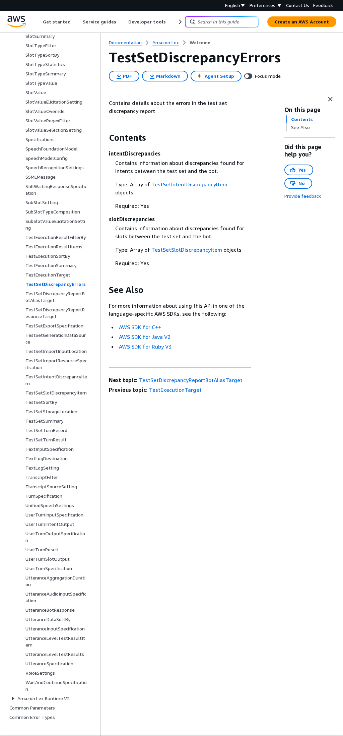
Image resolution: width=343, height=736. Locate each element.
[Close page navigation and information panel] (330, 99)
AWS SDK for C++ (140, 327)
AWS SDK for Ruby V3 (145, 346)
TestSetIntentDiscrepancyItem (189, 184)
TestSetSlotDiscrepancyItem (186, 249)
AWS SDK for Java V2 (144, 336)
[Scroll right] (180, 21)
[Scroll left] (38, 21)
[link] (200, 42)
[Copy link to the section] (103, 137)
